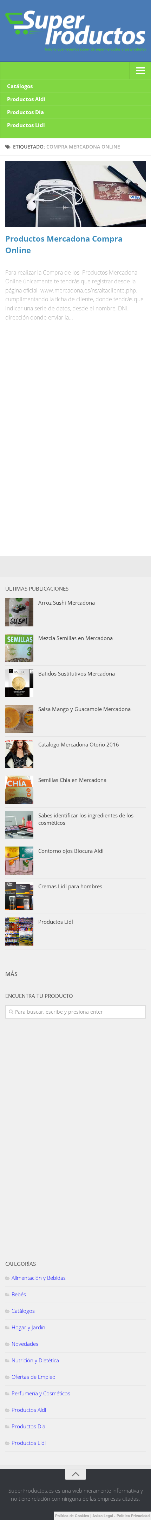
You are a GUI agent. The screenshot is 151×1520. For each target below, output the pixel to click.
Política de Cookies (72, 1515)
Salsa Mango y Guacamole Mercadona (84, 708)
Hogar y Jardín (28, 1327)
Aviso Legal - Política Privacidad (121, 1515)
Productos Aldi (26, 99)
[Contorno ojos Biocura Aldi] (19, 861)
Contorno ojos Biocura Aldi (71, 850)
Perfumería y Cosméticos (41, 1393)
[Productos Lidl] (19, 931)
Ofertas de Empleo (33, 1376)
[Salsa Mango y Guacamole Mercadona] (19, 719)
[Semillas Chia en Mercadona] (19, 790)
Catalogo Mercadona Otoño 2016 (78, 744)
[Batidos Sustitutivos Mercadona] (19, 683)
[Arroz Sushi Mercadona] (19, 612)
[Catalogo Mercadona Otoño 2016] (19, 754)
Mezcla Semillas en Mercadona (75, 637)
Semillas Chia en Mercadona (72, 779)
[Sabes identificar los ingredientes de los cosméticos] (19, 825)
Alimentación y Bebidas (39, 1277)
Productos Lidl (26, 125)
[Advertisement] (58, 380)
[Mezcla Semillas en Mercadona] (19, 648)
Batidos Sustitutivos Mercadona (76, 673)
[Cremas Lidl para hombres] (19, 896)
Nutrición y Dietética (35, 1360)
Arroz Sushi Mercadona (66, 602)
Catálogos (20, 86)
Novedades (25, 1343)
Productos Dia (25, 112)
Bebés (19, 1294)
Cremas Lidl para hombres (70, 886)
